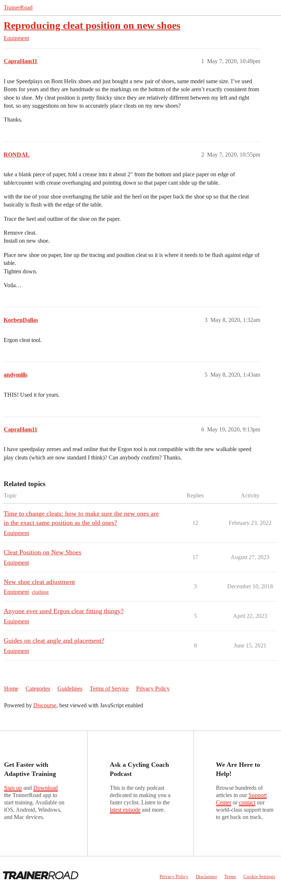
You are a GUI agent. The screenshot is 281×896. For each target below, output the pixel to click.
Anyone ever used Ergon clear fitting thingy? (64, 611)
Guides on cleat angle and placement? (54, 640)
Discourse (44, 705)
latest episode (125, 810)
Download (45, 788)
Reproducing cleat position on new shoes (92, 25)
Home (11, 688)
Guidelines (69, 688)
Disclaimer (206, 876)
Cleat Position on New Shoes (42, 552)
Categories (38, 688)
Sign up (13, 788)
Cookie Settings (259, 876)
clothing (40, 592)
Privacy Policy (153, 688)
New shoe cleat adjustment (39, 581)
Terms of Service (109, 688)
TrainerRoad (18, 7)
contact (247, 802)
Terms (230, 876)
